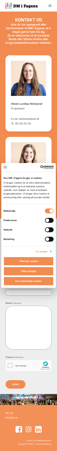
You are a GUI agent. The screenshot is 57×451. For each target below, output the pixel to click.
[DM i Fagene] (21, 6)
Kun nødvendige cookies (28, 281)
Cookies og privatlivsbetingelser (39, 440)
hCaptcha (14, 357)
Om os (9, 413)
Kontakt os (11, 417)
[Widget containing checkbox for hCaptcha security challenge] (28, 365)
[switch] (49, 220)
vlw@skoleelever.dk (29, 118)
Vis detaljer (42, 251)
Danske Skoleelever (43, 444)
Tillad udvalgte (28, 271)
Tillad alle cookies (28, 261)
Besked (13, 303)
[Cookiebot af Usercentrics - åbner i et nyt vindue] (41, 167)
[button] (50, 6)
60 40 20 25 (23, 123)
